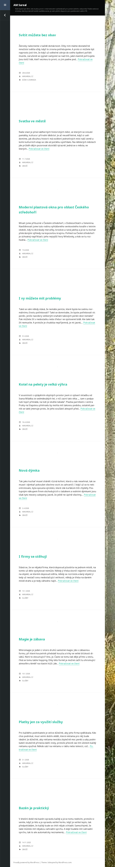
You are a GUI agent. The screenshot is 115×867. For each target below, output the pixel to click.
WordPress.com (65, 862)
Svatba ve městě (32, 121)
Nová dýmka (29, 470)
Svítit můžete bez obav (37, 35)
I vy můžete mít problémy (40, 298)
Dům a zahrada (29, 80)
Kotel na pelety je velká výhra (43, 384)
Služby (25, 598)
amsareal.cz (27, 76)
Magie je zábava (32, 639)
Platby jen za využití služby (41, 721)
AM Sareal (20, 5)
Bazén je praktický (34, 808)
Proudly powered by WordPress (26, 862)
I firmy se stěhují (33, 556)
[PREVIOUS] (5, 15)
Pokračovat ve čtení (39, 148)
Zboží (24, 166)
